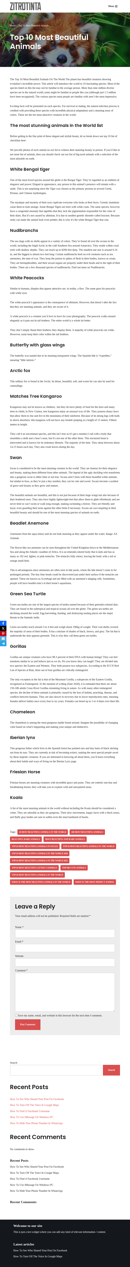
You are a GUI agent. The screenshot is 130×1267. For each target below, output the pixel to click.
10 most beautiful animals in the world (42, 832)
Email (19, 941)
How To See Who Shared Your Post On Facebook (37, 1099)
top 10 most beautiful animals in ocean (35, 846)
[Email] (3, 638)
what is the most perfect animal (94, 882)
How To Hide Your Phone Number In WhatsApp (36, 1123)
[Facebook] (3, 623)
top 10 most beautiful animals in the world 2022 (40, 860)
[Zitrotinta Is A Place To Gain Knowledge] (26, 6)
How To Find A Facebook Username (30, 1111)
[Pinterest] (3, 633)
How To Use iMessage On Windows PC (31, 1117)
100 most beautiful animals (87, 832)
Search (13, 1062)
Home (13, 25)
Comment (21, 970)
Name (19, 927)
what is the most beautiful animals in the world (41, 882)
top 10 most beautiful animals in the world (88, 846)
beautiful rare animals (26, 839)
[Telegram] (3, 643)
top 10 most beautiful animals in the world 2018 (40, 853)
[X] (3, 628)
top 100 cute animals (74, 868)
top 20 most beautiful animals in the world (37, 875)
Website (19, 956)
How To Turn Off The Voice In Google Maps (34, 1105)
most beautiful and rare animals (65, 839)
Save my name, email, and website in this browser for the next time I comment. (60, 1015)
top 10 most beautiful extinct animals (34, 868)
